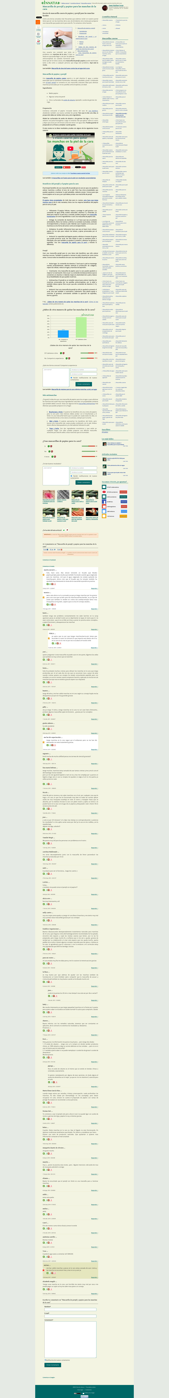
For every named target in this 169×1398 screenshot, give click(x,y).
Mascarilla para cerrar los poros (108, 258)
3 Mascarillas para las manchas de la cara (108, 76)
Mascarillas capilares (121, 296)
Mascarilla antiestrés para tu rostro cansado (122, 109)
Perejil (81, 43)
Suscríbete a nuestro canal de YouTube (80, 173)
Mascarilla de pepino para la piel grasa (91, 501)
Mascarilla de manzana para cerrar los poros (121, 223)
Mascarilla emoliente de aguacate (121, 400)
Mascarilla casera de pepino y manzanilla (92, 518)
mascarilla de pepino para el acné (74, 242)
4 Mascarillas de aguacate (106, 376)
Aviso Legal (80, 1390)
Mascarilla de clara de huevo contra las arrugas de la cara (71, 68)
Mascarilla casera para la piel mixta (108, 167)
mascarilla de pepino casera (56, 78)
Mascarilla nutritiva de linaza (121, 210)
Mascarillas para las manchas (107, 190)
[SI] (61, 353)
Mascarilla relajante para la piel (121, 330)
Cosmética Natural (75, 3)
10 (50, 604)
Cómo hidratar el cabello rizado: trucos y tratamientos (108, 98)
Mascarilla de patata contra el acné (107, 127)
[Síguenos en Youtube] (104, 492)
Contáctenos (88, 1390)
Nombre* (47, 1307)
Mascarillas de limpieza (106, 180)
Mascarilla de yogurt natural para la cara (107, 114)
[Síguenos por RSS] (104, 516)
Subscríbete (123, 492)
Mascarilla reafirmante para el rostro (122, 86)
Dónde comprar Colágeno (61, 500)
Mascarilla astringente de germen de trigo (108, 346)
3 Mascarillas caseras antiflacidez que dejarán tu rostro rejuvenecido (121, 174)
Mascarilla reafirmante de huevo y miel (108, 86)
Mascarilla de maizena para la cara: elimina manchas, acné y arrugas (74, 389)
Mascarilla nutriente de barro (121, 167)
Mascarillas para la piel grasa (122, 185)
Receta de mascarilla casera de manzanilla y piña (121, 347)
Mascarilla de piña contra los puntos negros (120, 324)
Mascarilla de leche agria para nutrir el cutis (107, 389)
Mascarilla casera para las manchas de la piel (77, 519)
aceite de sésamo (69, 100)
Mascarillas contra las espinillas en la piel (108, 360)
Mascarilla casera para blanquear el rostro (121, 76)
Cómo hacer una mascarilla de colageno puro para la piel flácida (121, 283)
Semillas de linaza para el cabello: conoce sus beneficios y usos (108, 252)
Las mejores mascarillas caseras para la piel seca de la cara (121, 69)
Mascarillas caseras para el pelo (121, 104)
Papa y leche (54, 428)
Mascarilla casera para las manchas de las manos (121, 138)
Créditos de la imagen (90, 1392)
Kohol (104, 28)
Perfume (118, 25)
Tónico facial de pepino (106, 215)
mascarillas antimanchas (87, 404)
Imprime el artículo (38, 36)
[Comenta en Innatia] (104, 487)
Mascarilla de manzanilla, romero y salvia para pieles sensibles (107, 267)
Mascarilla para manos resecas (122, 245)
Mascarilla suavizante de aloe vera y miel (121, 81)
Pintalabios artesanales (105, 32)
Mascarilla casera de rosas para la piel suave (108, 323)
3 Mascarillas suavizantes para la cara (107, 144)
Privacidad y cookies (91, 1387)
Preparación (83, 33)
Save (84, 167)
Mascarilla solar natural (106, 383)
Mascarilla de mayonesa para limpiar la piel (122, 144)
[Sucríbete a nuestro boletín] (104, 496)
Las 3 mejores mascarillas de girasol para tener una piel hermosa (107, 197)
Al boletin (105, 432)
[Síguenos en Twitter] (104, 511)
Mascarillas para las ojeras (107, 157)
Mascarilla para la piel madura (108, 104)
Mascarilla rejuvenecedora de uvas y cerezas (107, 410)
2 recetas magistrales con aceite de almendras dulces (121, 389)
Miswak (118, 28)
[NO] (63, 353)
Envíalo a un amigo (38, 29)
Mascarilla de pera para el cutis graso (120, 360)
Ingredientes (83, 31)
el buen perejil (51, 82)
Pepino (81, 42)
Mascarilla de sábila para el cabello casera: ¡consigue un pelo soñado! (108, 61)
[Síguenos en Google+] (104, 506)
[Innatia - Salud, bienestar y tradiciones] (50, 2)
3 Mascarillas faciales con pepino (121, 180)
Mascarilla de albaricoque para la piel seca (122, 311)
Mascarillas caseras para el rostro (107, 172)
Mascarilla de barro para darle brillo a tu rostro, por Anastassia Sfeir (121, 275)
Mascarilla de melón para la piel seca (107, 310)
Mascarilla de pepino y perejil (86, 28)
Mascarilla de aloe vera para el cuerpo (107, 353)
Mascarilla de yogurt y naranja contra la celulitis (108, 317)
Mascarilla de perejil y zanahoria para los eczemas (49, 501)
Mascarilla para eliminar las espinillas (121, 157)
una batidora (93, 111)
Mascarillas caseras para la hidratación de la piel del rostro (108, 151)
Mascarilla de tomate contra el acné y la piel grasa (108, 68)
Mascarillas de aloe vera (121, 162)
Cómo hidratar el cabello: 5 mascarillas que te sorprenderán (121, 51)
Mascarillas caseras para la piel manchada (108, 81)
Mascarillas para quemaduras (106, 341)
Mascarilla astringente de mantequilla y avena (121, 365)
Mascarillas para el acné (120, 97)
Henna (104, 25)
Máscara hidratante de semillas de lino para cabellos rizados (121, 196)
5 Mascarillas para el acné (107, 132)
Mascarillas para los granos (107, 109)
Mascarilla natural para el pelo (107, 400)
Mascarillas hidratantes (119, 132)
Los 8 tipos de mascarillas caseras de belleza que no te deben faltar (108, 224)
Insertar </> (58, 167)
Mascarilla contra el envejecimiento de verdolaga (107, 331)
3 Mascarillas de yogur (108, 371)
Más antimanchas (83, 51)
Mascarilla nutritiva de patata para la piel (108, 185)
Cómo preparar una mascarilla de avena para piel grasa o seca (121, 91)
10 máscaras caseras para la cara (121, 127)
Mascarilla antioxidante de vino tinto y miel (107, 246)
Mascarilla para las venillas (120, 303)
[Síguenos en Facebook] (104, 501)
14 (50, 584)
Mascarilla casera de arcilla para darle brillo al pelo (121, 291)
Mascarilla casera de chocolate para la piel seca (107, 365)
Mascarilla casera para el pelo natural (121, 371)
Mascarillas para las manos (107, 162)
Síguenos (124, 506)
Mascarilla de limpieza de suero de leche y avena (108, 204)
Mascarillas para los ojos (121, 190)
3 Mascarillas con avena (107, 395)
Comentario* (48, 1320)
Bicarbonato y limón (56, 412)
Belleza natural (65, 3)
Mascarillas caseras (86, 3)
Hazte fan (123, 501)
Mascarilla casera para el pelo (108, 423)
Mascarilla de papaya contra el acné (108, 230)
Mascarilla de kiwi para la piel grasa (108, 404)
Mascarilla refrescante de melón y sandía (121, 404)
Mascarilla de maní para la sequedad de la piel (121, 354)
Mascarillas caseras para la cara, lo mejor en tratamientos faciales (121, 61)
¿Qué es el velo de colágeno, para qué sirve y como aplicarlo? (108, 274)
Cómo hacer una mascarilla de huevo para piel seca (121, 121)
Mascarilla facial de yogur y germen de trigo (107, 417)
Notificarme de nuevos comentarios (58, 1360)
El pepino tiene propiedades (52, 200)
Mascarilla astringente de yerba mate (121, 416)
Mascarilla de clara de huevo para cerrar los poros (121, 252)
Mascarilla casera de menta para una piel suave (121, 317)
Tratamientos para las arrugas (121, 21)
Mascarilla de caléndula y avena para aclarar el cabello (122, 423)
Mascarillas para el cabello (107, 210)
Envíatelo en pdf (38, 43)
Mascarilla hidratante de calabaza (121, 341)
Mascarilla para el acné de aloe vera (122, 203)
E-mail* (46, 1313)
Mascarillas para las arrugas (107, 91)
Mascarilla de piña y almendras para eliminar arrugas (107, 297)
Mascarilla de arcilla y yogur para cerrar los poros (121, 259)
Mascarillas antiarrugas (105, 121)
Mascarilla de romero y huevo (121, 240)
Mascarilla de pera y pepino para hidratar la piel (49, 519)
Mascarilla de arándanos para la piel (121, 230)
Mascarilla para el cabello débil (120, 395)
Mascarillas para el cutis (120, 337)
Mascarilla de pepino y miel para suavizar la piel (62, 519)
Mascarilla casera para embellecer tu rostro (121, 150)
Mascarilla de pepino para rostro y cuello (78, 501)
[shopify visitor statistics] (84, 1396)
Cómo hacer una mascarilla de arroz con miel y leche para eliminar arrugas (108, 283)
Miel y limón (53, 421)
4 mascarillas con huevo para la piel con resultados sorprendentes (74, 178)
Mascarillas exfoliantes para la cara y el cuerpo (108, 235)
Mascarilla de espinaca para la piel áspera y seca (108, 304)
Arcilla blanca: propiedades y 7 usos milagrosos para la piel (108, 291)
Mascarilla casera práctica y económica (121, 265)
